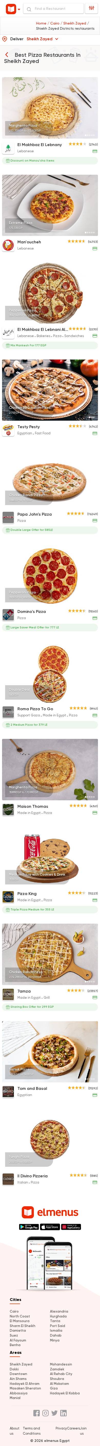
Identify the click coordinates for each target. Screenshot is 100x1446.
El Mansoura (19, 1321)
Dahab (56, 1335)
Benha (15, 1345)
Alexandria (59, 1311)
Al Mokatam (59, 1384)
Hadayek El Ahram (24, 1384)
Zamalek (57, 1369)
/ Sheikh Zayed (74, 23)
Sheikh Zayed (21, 1364)
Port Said (57, 1326)
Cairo (14, 1311)
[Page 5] (94, 135)
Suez (14, 1335)
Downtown (18, 1374)
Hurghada (58, 1316)
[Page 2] (87, 135)
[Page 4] (92, 135)
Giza (54, 1388)
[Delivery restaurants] (6, 54)
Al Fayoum (18, 1340)
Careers (73, 1428)
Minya (54, 1340)
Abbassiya (18, 1393)
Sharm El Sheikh (22, 1326)
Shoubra (57, 1379)
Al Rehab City (61, 1374)
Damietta (18, 1330)
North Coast (20, 1316)
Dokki (14, 1369)
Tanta (55, 1321)
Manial (15, 1398)
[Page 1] (85, 135)
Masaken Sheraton (25, 1388)
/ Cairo (54, 23)
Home (41, 23)
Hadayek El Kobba (65, 1393)
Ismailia (56, 1330)
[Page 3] (90, 135)
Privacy (61, 1428)
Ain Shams (18, 1379)
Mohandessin (61, 1364)
